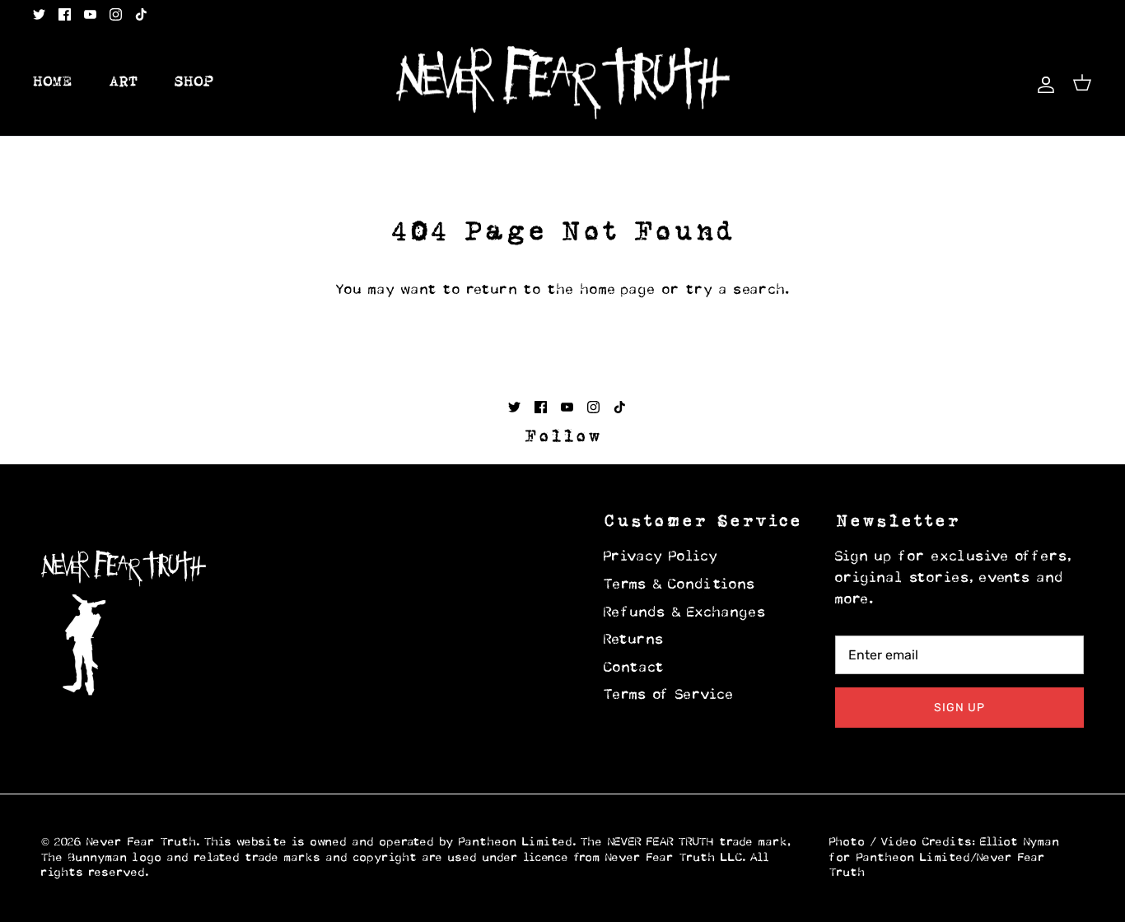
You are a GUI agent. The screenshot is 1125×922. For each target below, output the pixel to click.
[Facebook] (64, 14)
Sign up (960, 708)
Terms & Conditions (680, 585)
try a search (736, 290)
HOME (52, 82)
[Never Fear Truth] (563, 83)
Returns (634, 640)
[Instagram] (116, 14)
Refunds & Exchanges (685, 613)
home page (618, 290)
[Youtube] (90, 14)
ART (124, 82)
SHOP (194, 82)
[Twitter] (39, 14)
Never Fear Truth (141, 842)
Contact (634, 668)
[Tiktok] (141, 14)
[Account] (1042, 82)
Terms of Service (669, 695)
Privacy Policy (661, 557)
